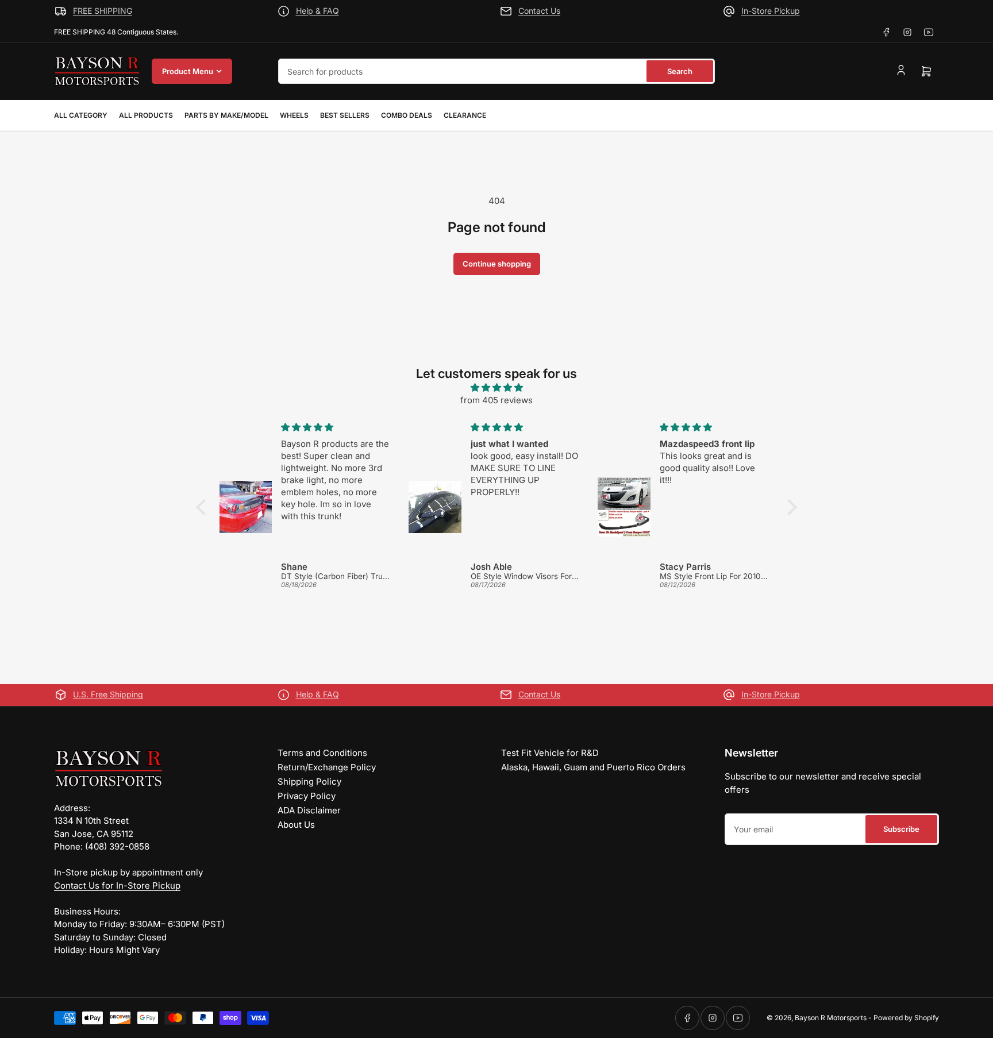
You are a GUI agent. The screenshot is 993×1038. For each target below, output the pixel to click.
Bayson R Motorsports (831, 1017)
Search (679, 71)
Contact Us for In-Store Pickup (117, 885)
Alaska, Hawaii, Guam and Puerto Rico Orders (593, 767)
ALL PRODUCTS (146, 115)
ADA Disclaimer (309, 810)
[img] (496, 388)
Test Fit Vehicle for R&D (550, 752)
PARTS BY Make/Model (226, 115)
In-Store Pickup (770, 11)
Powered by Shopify (906, 1017)
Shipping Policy (309, 781)
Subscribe (901, 829)
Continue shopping (497, 263)
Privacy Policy (307, 795)
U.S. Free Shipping (108, 694)
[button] (204, 507)
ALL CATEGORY (80, 115)
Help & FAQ (317, 11)
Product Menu (187, 71)
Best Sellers (345, 115)
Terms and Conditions (322, 752)
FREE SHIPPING (102, 11)
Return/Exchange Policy (327, 767)
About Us (296, 824)
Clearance (465, 115)
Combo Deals (406, 115)
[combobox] (496, 71)
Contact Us (539, 11)
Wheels (294, 115)
